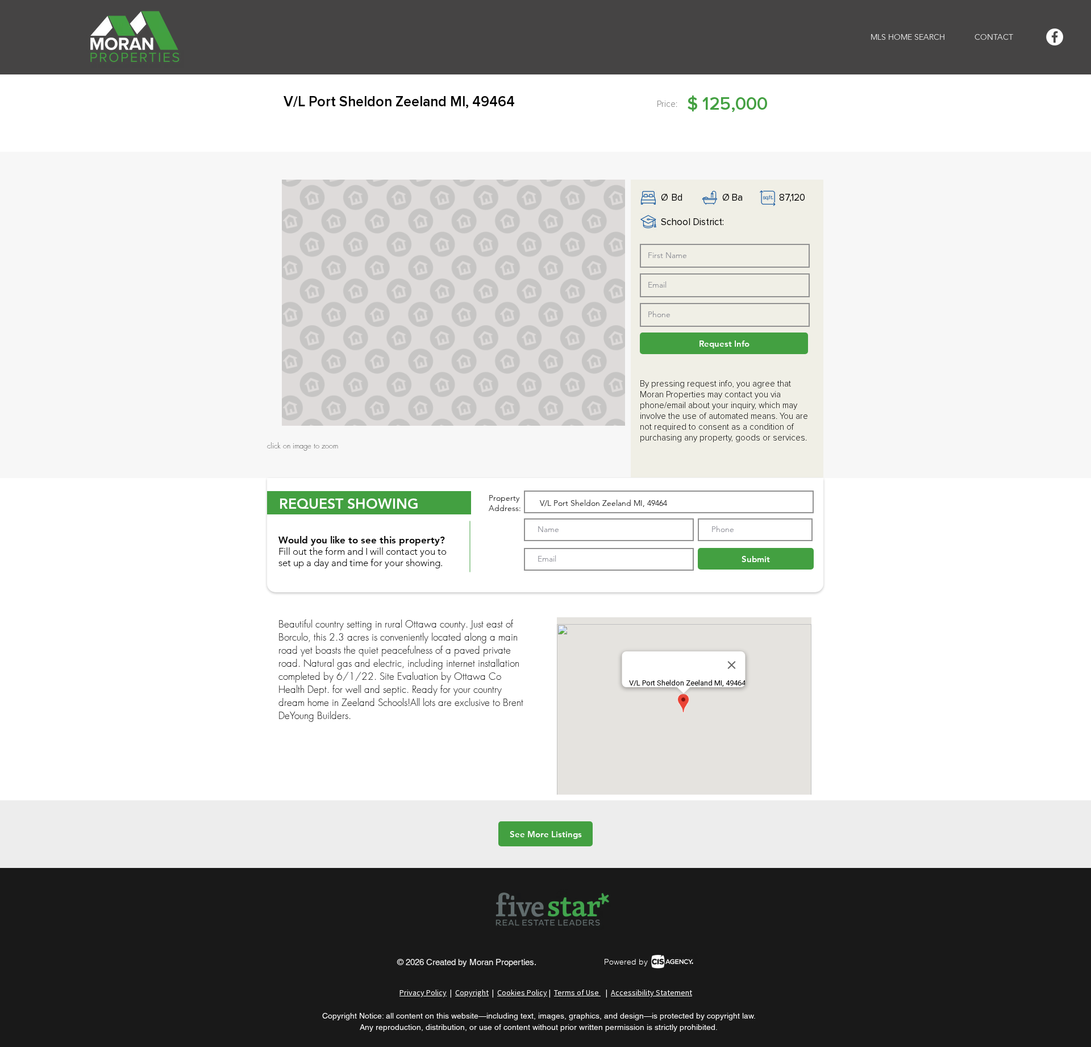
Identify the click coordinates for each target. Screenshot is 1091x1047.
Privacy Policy (423, 992)
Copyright (472, 992)
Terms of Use (577, 992)
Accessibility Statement (651, 992)
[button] (453, 303)
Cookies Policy (522, 992)
